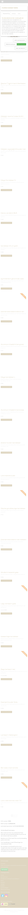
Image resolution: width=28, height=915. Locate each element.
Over (19, 13)
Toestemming (6, 13)
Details (14, 13)
